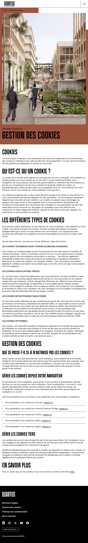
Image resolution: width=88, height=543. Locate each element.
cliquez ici (48, 402)
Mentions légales (10, 503)
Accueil (4, 10)
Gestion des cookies (11, 507)
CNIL (72, 472)
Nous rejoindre (9, 516)
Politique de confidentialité (14, 512)
